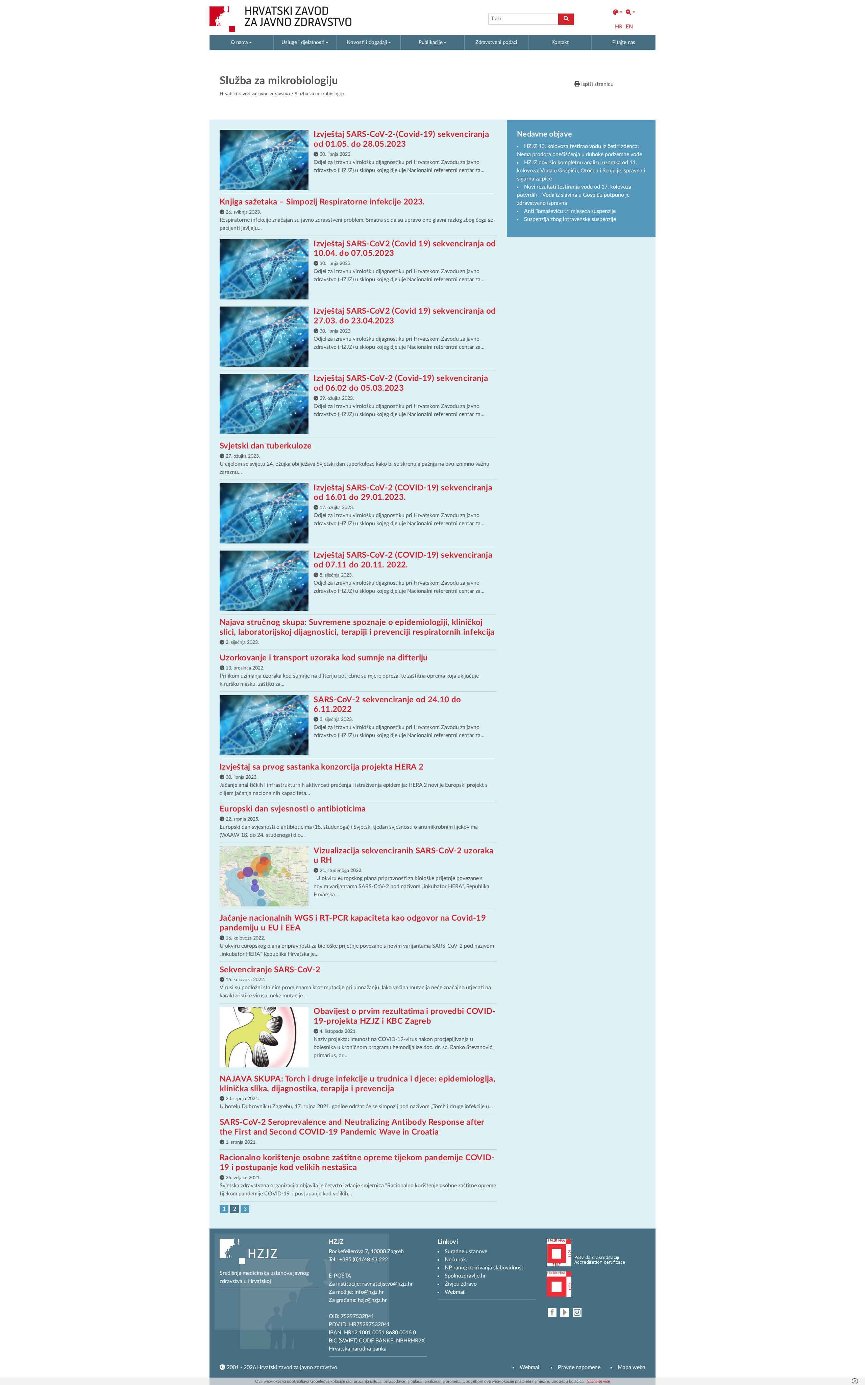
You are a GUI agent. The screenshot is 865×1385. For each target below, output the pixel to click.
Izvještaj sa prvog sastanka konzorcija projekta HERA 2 (321, 767)
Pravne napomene (579, 1367)
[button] (617, 12)
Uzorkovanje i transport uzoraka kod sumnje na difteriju (324, 658)
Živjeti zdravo (461, 1284)
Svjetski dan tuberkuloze (266, 446)
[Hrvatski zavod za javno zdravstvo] (280, 19)
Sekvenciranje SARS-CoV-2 (270, 970)
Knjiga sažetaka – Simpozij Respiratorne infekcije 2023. (322, 202)
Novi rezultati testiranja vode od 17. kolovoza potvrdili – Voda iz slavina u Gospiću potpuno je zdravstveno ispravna (574, 195)
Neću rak (455, 1259)
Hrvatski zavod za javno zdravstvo (255, 94)
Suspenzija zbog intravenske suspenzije (570, 219)
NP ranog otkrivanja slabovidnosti (485, 1267)
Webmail (530, 1367)
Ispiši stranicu (597, 84)
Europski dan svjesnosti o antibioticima (293, 809)
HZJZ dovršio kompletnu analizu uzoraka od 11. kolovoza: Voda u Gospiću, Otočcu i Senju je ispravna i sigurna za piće (581, 170)
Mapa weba (631, 1367)
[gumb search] (566, 19)
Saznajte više (598, 1381)
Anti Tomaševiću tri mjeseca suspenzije (570, 211)
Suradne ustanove (466, 1251)
